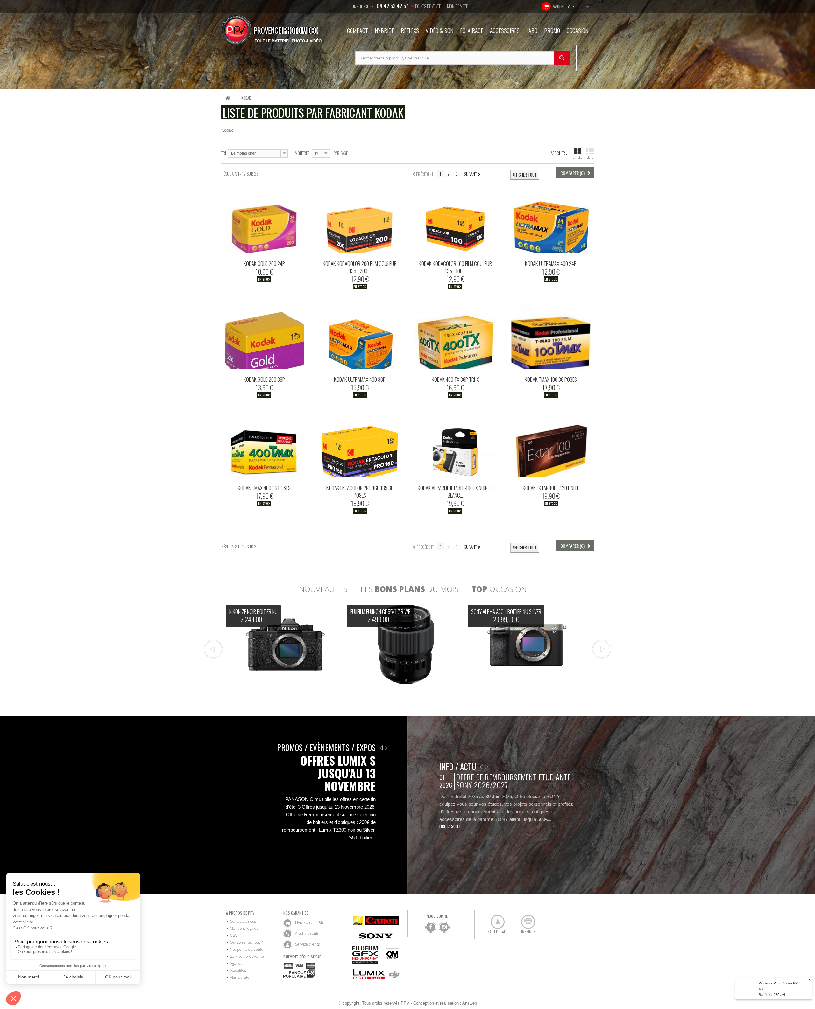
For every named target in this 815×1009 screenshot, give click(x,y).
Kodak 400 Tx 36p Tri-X (455, 379)
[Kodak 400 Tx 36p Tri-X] (455, 337)
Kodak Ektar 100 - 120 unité (551, 487)
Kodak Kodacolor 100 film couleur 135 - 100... (455, 267)
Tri (223, 153)
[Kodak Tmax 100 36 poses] (551, 337)
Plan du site (240, 977)
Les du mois (409, 589)
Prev (213, 649)
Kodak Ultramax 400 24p (551, 263)
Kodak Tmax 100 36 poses (551, 379)
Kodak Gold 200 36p (264, 379)
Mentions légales (244, 928)
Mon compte (457, 6)
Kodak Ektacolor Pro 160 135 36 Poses (359, 491)
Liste (589, 157)
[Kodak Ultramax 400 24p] (551, 221)
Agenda (236, 963)
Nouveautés (323, 589)
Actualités (238, 970)
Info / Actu (457, 766)
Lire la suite (449, 826)
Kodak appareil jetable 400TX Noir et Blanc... (455, 491)
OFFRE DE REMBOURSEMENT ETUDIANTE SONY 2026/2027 (513, 781)
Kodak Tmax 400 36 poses (264, 487)
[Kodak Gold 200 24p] (264, 221)
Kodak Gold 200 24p (264, 263)
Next (601, 649)
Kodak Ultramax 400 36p (360, 379)
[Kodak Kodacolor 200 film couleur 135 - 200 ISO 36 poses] (360, 221)
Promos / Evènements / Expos (326, 747)
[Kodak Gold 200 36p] (264, 337)
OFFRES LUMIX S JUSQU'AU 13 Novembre (338, 773)
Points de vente (428, 6)
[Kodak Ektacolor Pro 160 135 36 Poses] (360, 445)
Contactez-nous (243, 921)
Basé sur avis (773, 995)
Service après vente (247, 956)
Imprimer (524, 919)
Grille (577, 157)
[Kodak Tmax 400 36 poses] (264, 445)
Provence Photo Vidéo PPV (779, 983)
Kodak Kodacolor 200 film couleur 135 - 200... (360, 267)
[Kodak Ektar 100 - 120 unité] (551, 445)
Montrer (302, 153)
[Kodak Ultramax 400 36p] (360, 337)
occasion (499, 589)
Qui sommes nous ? (246, 942)
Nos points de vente (247, 949)
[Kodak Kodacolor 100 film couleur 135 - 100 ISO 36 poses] (455, 221)
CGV (233, 935)
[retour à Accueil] (228, 98)
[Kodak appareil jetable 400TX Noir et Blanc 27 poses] (455, 445)
